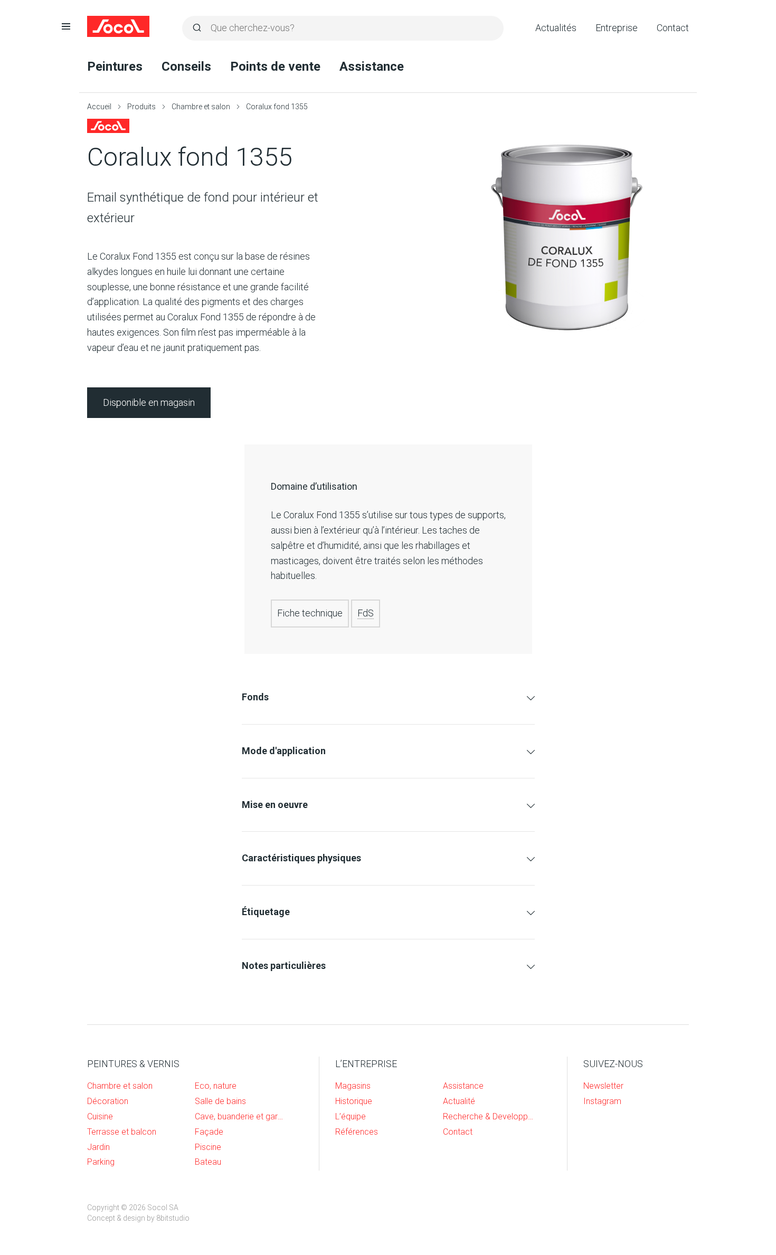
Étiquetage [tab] (266, 911)
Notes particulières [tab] (284, 965)
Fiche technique (310, 613)
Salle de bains (220, 1101)
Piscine (208, 1147)
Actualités (555, 27)
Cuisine (100, 1116)
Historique (353, 1101)
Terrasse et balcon (121, 1132)
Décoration (107, 1101)
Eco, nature (215, 1086)
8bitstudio (173, 1218)
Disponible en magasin (149, 402)
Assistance (371, 66)
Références (356, 1132)
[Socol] (118, 26)
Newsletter (603, 1086)
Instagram (602, 1101)
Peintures (115, 66)
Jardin (98, 1147)
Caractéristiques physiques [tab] (301, 857)
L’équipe (350, 1116)
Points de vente (275, 66)
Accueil (99, 106)
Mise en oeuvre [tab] (275, 804)
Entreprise (616, 27)
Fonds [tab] (255, 696)
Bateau (208, 1162)
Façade (209, 1132)
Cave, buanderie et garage (241, 1116)
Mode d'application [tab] (284, 750)
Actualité (459, 1101)
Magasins (353, 1086)
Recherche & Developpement (489, 1116)
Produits (141, 106)
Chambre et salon (201, 106)
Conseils (186, 66)
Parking (101, 1162)
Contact (673, 27)
